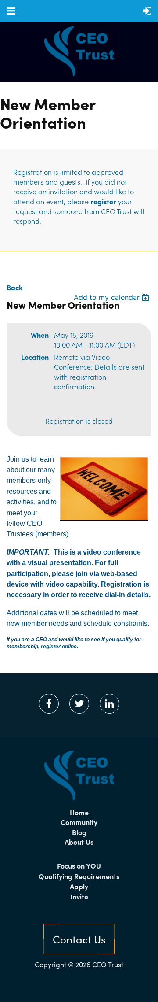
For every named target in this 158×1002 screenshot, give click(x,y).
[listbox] (112, 297)
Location (35, 357)
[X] (79, 704)
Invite (79, 896)
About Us (79, 842)
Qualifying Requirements (79, 876)
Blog (79, 832)
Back (14, 287)
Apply (79, 886)
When (40, 335)
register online (59, 646)
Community (79, 822)
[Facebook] (49, 704)
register (103, 201)
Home (79, 812)
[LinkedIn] (109, 704)
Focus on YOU (79, 865)
